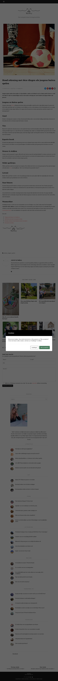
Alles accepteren (44, 347)
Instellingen (34, 347)
